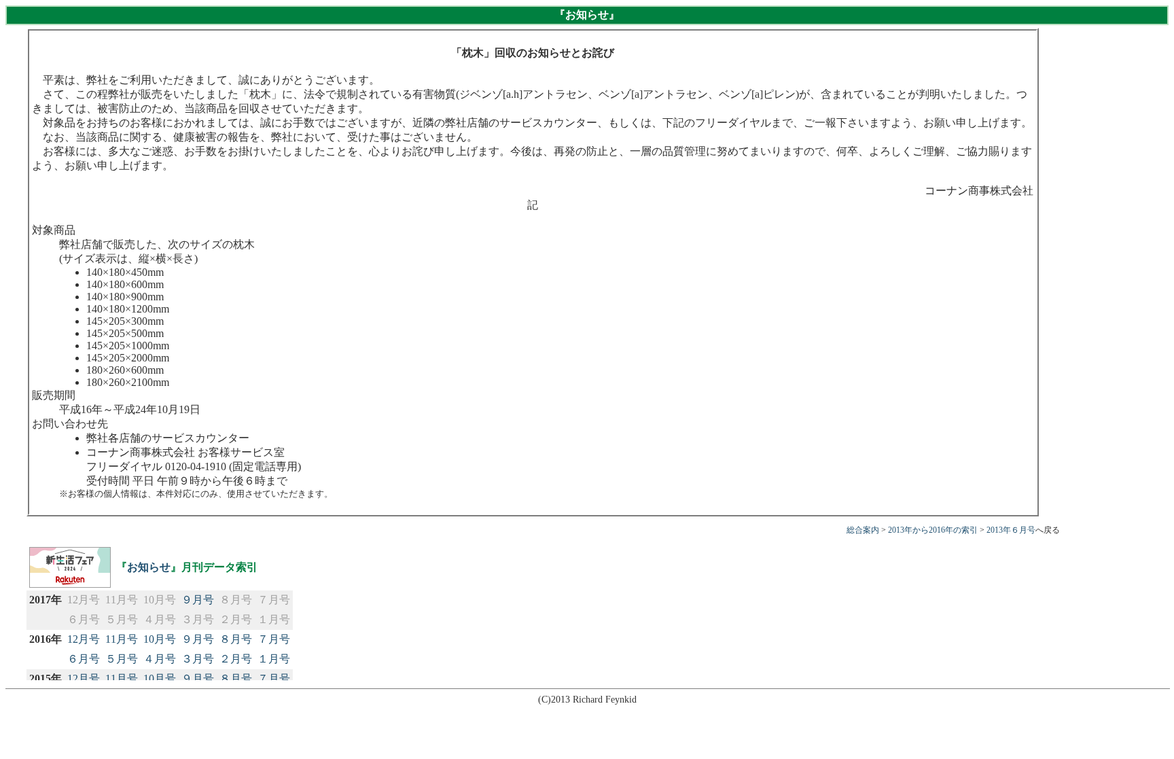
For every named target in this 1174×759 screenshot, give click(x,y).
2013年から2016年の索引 (933, 530)
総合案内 (863, 530)
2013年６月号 (1010, 530)
